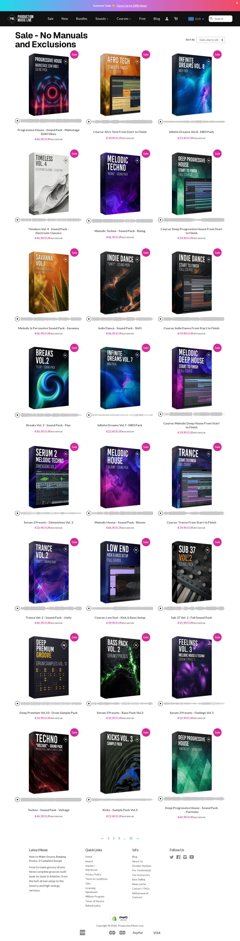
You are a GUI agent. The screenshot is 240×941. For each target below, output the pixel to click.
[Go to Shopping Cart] (176, 19)
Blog (157, 19)
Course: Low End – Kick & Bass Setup (120, 617)
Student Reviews (141, 865)
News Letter (139, 884)
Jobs (88, 883)
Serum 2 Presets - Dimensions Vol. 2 (48, 522)
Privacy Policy (93, 874)
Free (142, 19)
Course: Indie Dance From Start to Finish (191, 328)
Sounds (100, 19)
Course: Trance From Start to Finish (191, 522)
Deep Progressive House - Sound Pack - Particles (191, 809)
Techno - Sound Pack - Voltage (48, 810)
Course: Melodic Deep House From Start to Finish (191, 425)
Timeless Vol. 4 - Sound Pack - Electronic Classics (48, 231)
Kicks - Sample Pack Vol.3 (120, 810)
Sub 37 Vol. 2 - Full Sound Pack (191, 617)
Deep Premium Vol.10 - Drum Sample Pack (49, 712)
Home (88, 856)
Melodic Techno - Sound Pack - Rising (119, 231)
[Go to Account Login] (167, 18)
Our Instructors (141, 875)
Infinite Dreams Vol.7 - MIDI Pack (120, 425)
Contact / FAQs (141, 888)
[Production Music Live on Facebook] (178, 857)
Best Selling (138, 879)
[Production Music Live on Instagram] (185, 857)
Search (89, 861)
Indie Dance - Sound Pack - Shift (120, 328)
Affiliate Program (94, 896)
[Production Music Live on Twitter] (172, 857)
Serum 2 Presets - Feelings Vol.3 (191, 712)
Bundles (81, 19)
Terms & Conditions (96, 878)
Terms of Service (94, 901)
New (65, 19)
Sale (50, 19)
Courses (123, 19)
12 (131, 838)
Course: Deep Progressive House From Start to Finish (191, 231)
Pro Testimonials (141, 870)
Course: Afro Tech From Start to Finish (120, 131)
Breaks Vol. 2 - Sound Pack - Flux (48, 425)
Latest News (38, 850)
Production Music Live (130, 925)
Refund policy (93, 905)
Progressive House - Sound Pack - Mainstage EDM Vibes (49, 132)
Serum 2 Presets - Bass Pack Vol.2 (120, 712)
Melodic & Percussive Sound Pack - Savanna (48, 328)
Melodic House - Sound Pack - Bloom (120, 522)
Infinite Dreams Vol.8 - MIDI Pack (191, 131)
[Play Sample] (17, 121)
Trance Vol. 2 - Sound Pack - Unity (49, 617)
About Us (137, 861)
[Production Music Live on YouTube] (192, 857)
